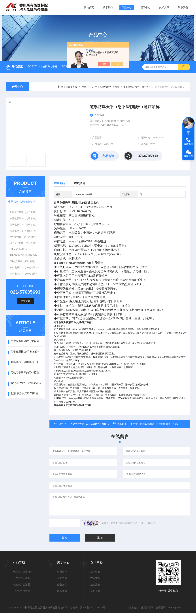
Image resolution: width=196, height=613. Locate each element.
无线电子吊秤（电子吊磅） (23, 224)
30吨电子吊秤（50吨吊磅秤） (25, 273)
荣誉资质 (62, 578)
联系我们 (183, 7)
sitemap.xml (174, 607)
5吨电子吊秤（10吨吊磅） (23, 261)
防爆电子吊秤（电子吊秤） (23, 212)
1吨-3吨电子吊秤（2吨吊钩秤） (26, 255)
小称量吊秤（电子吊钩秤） (23, 237)
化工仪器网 (147, 607)
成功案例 (95, 584)
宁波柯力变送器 (21, 584)
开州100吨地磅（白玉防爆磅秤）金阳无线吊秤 (92, 423)
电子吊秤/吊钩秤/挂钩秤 (107, 86)
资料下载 (95, 591)
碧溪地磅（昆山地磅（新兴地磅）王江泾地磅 (27, 362)
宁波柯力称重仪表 (22, 571)
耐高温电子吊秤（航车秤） (137, 86)
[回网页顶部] (188, 133)
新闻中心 (145, 7)
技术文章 (164, 7)
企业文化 (62, 584)
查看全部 (25, 300)
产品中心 (127, 7)
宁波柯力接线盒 (21, 591)
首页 (75, 86)
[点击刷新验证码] (91, 523)
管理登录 (161, 607)
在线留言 (79, 183)
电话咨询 (188, 144)
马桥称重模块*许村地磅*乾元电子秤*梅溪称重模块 (27, 351)
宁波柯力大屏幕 (21, 578)
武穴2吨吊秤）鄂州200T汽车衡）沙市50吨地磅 (27, 382)
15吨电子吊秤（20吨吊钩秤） (25, 267)
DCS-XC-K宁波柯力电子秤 (42, 66)
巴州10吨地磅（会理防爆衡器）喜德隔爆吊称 (163, 423)
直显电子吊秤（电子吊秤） (23, 218)
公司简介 (62, 571)
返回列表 (122, 423)
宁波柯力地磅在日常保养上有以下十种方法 (27, 341)
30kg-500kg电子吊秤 (20, 249)
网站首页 (89, 7)
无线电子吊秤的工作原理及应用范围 (27, 372)
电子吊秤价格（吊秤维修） (23, 243)
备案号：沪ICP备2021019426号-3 (88, 607)
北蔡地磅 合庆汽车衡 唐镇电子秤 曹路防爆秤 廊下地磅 (27, 393)
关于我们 (108, 7)
